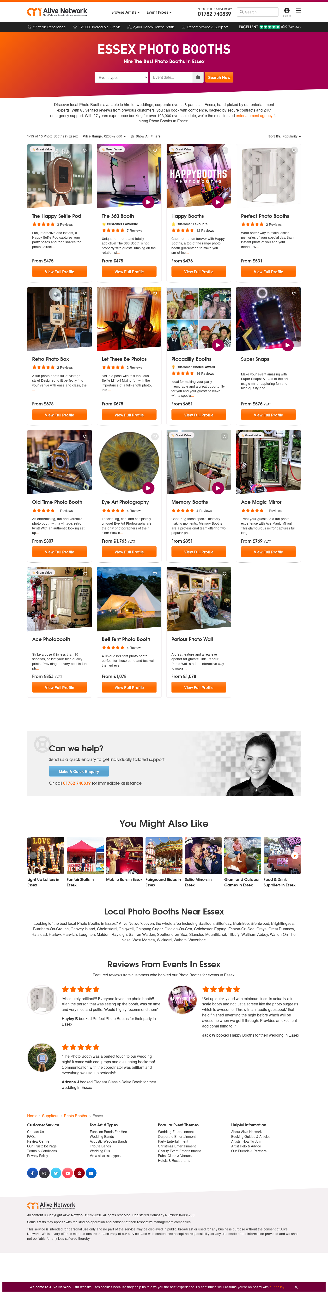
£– (102, 136)
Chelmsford (107, 929)
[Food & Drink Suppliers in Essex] (282, 855)
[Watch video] (148, 201)
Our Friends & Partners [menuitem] (249, 1150)
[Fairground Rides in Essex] (164, 855)
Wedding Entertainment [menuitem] (176, 1131)
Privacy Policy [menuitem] (37, 1155)
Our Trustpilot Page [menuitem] (42, 1146)
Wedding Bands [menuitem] (102, 1136)
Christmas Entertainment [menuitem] (177, 1146)
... (53, 246)
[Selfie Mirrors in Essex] (203, 855)
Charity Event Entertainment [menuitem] (179, 1150)
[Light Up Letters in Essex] (45, 855)
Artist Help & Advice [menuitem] (246, 1146)
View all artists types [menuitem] (105, 1155)
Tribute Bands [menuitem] (100, 1146)
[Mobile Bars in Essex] (124, 855)
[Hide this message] (296, 1287)
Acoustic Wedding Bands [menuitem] (109, 1141)
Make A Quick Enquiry (79, 771)
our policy (277, 1286)
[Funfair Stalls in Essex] (85, 855)
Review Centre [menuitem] (38, 1141)
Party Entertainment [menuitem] (173, 1141)
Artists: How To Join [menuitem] (246, 1141)
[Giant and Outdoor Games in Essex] (242, 855)
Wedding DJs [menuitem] (100, 1150)
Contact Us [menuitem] (35, 1131)
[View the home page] (57, 12)
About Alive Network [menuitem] (246, 1131)
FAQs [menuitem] (31, 1136)
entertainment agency (254, 115)
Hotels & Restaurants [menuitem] (174, 1160)
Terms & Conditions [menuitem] (42, 1150)
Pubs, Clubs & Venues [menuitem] (175, 1155)
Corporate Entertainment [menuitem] (177, 1136)
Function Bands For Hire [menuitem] (108, 1131)
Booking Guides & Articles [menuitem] (250, 1136)
